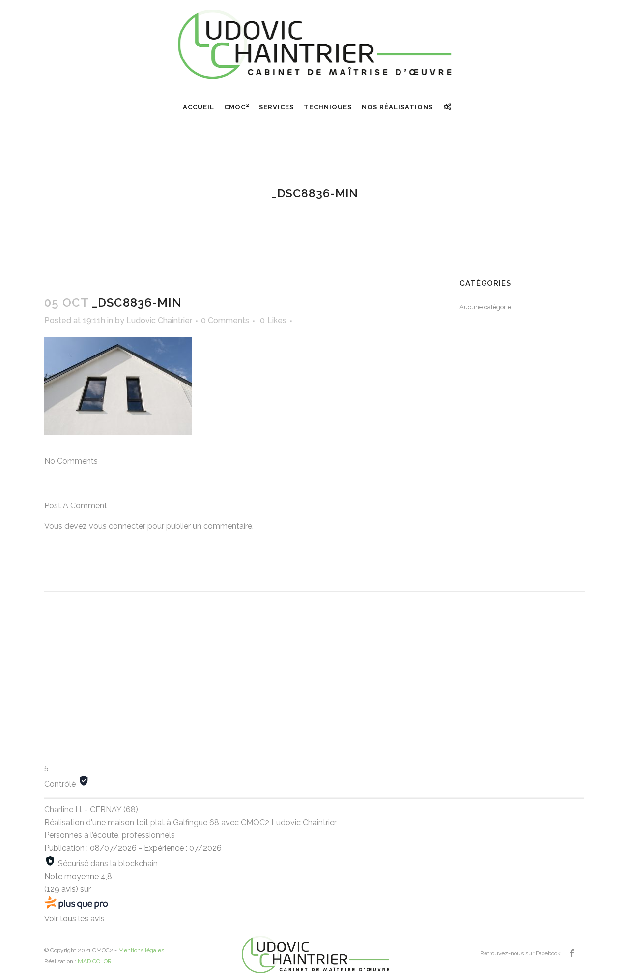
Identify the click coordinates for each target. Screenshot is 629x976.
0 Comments (225, 320)
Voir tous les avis (74, 918)
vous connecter (117, 526)
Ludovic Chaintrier (159, 320)
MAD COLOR (95, 961)
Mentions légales (141, 950)
